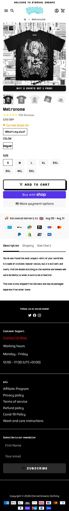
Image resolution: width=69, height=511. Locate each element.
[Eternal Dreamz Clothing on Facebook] (34, 315)
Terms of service (15, 401)
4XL (19, 170)
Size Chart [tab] (44, 245)
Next (62, 54)
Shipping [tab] (28, 245)
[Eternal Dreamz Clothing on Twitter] (29, 315)
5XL (31, 170)
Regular (7, 145)
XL (43, 162)
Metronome (38, 19)
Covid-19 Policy (14, 414)
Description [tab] (11, 245)
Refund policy (13, 408)
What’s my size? (15, 132)
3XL (8, 170)
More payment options (37, 203)
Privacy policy (13, 395)
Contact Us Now (15, 337)
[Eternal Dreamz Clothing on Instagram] (39, 315)
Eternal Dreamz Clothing (45, 496)
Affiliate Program (16, 388)
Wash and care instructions (23, 420)
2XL (55, 162)
